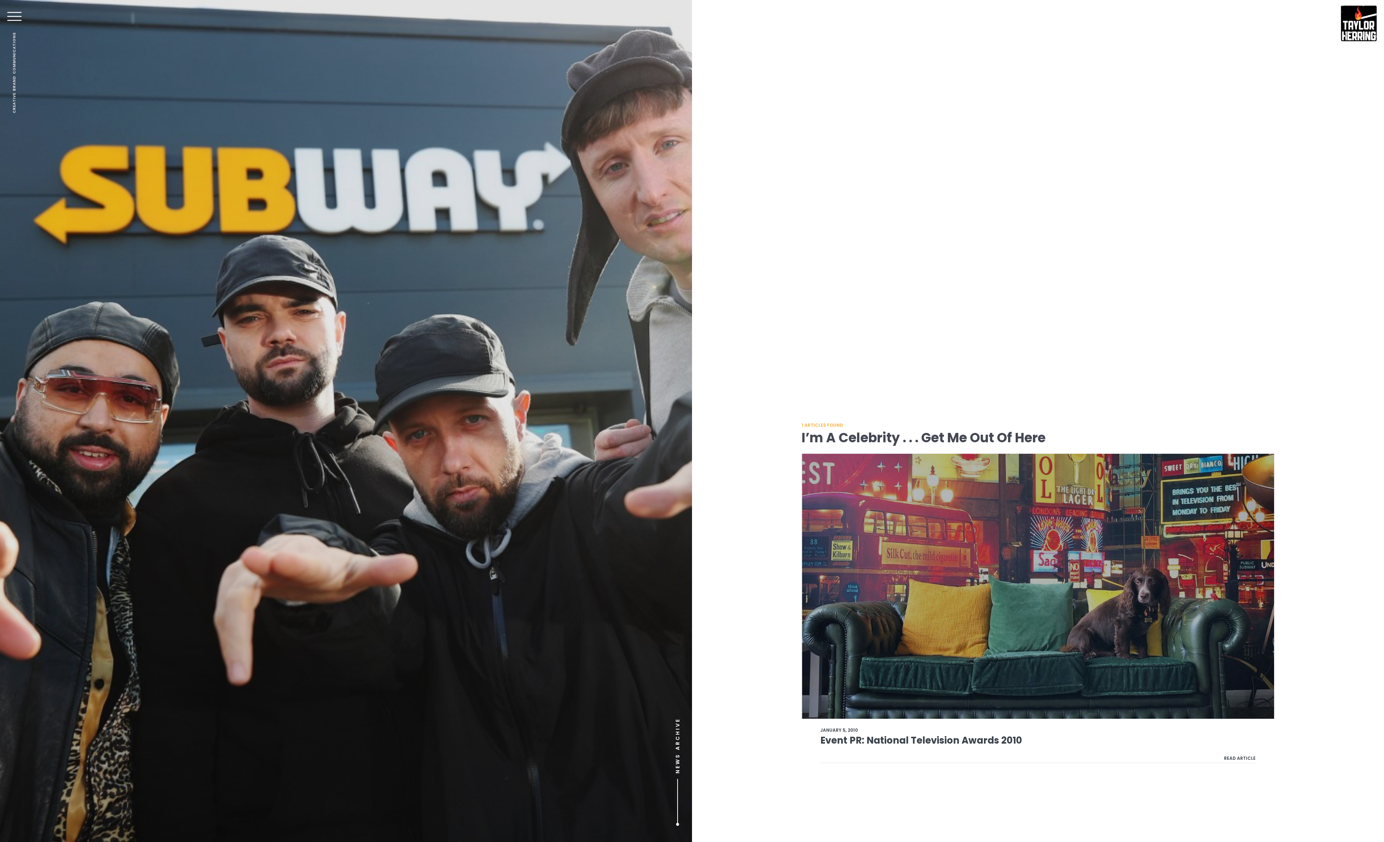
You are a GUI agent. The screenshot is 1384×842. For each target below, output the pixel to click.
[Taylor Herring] (1359, 23)
